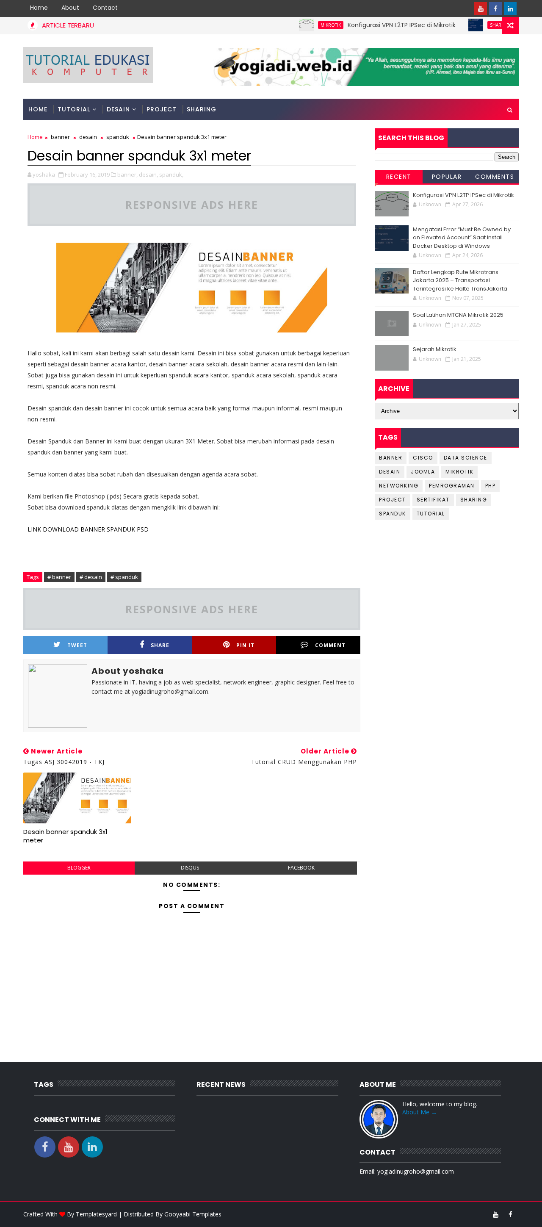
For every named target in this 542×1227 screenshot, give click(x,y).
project (392, 499)
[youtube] (480, 8)
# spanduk (124, 577)
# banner (59, 577)
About (70, 7)
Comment (330, 645)
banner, (127, 174)
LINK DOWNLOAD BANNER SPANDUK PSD (88, 529)
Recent (399, 176)
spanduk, (171, 174)
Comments (494, 176)
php (490, 485)
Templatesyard (96, 1214)
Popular (447, 176)
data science (465, 457)
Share (160, 645)
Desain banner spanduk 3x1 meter (65, 836)
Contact (105, 7)
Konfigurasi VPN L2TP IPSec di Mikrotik (384, 25)
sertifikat (433, 499)
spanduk (117, 137)
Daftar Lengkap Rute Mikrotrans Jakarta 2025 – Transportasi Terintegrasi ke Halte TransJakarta (460, 280)
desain (88, 137)
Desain (118, 109)
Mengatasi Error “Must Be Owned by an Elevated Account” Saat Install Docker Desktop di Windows (462, 237)
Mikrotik (313, 25)
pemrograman (452, 485)
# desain (91, 577)
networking (398, 485)
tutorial (431, 513)
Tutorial (74, 109)
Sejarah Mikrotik (434, 349)
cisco (423, 457)
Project (162, 109)
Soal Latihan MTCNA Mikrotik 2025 (458, 315)
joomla (423, 471)
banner (60, 137)
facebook (301, 867)
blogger (79, 867)
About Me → (419, 1112)
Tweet (77, 645)
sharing (482, 25)
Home (39, 7)
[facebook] (495, 8)
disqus (190, 867)
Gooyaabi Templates (192, 1214)
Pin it (245, 645)
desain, (148, 174)
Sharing (201, 109)
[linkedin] (510, 8)
